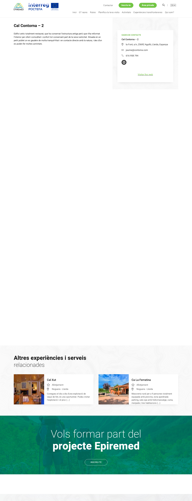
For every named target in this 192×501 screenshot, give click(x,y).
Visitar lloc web (145, 74)
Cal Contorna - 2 (45, 22)
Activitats (126, 12)
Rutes (93, 12)
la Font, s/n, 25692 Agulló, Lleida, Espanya (147, 44)
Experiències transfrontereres (148, 12)
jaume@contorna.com (137, 50)
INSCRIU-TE (96, 462)
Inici (74, 12)
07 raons (83, 12)
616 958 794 (132, 55)
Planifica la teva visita (108, 12)
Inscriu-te (126, 5)
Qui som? (169, 12)
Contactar (108, 5)
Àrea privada (148, 5)
